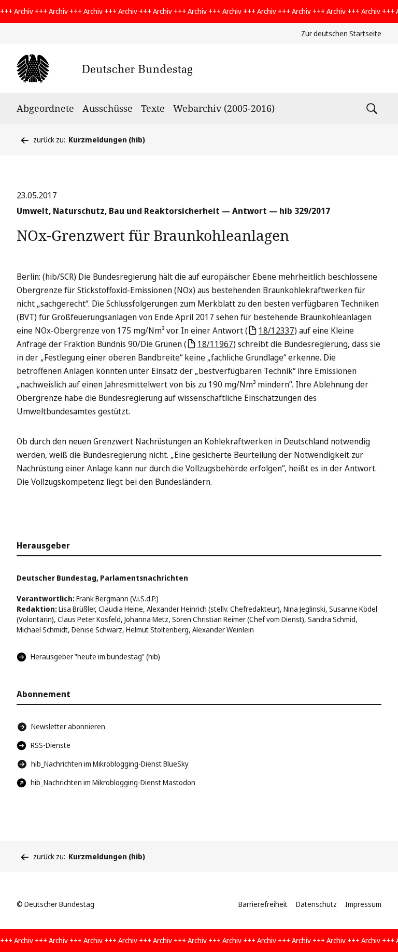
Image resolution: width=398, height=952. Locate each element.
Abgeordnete (45, 108)
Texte (153, 108)
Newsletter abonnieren (68, 726)
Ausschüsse (107, 108)
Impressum (363, 904)
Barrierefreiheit (263, 904)
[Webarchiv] (104, 68)
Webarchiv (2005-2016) (224, 108)
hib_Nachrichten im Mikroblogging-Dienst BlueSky (110, 764)
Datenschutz (316, 904)
